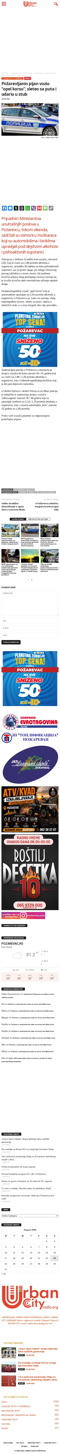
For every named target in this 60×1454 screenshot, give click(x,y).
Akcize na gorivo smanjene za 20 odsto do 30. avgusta (26, 1181)
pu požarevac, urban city (24, 490)
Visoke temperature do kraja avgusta (18, 1167)
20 (31, 1258)
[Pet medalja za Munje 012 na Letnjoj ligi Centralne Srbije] (8, 1366)
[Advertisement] (30, 39)
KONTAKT (35, 1446)
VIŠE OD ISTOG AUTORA (38, 519)
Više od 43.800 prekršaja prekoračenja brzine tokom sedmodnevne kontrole (49, 567)
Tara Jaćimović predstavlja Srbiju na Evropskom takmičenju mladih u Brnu (28, 1158)
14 (39, 1252)
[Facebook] (21, 1329)
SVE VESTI (20, 1443)
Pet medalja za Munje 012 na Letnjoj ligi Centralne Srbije (27, 1149)
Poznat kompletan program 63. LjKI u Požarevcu (23, 1174)
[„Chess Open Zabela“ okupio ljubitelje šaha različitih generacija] (8, 1352)
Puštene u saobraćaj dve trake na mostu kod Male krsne (29, 1004)
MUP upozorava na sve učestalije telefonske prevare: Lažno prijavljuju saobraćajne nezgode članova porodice (9, 569)
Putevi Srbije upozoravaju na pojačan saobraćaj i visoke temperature (9, 541)
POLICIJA (42, 492)
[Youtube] (39, 1329)
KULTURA (5, 1424)
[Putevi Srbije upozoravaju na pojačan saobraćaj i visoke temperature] (10, 530)
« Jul (3, 1274)
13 (31, 1252)
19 (22, 1258)
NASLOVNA (8, 1443)
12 (22, 1252)
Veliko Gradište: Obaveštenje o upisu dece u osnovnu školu (13, 506)
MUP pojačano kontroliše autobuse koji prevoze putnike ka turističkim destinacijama (29, 542)
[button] (55, 4)
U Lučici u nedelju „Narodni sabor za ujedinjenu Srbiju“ (26, 1188)
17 (6, 1258)
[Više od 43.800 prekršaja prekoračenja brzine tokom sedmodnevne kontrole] (49, 556)
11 (14, 1252)
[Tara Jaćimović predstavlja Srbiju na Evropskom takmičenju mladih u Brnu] (8, 1381)
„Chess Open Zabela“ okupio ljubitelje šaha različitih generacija (25, 1140)
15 (47, 1252)
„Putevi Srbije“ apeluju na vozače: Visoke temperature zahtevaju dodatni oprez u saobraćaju (29, 567)
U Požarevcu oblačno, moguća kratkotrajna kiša (47, 506)
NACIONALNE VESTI (10, 1411)
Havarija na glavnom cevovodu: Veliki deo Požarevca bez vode (27, 1197)
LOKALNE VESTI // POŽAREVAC (12, 78)
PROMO (24, 1446)
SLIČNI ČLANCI (18, 519)
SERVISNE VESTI (9, 1420)
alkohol (23, 492)
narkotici (32, 492)
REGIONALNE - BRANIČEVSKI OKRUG (18, 1415)
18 (14, 1258)
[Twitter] (33, 1329)
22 (47, 1258)
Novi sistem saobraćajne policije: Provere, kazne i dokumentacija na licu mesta (49, 542)
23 (54, 1258)
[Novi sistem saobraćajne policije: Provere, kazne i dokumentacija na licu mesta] (49, 530)
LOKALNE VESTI (50, 1443)
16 (54, 1252)
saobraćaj (51, 492)
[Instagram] (27, 1329)
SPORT (21, 1355)
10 (6, 1252)
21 (39, 1258)
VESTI (28, 78)
